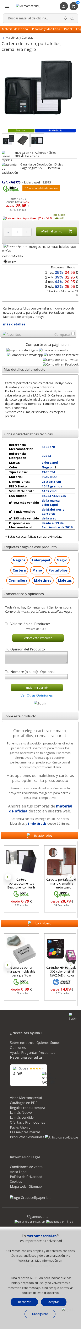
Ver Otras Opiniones (37, 695)
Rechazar (24, 1302)
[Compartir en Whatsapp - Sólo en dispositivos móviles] (25, 355)
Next (70, 877)
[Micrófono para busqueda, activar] (65, 18)
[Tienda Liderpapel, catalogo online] (11, 191)
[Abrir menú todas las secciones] (7, 6)
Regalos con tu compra (27, 1107)
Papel (68, 29)
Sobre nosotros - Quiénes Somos (35, 1042)
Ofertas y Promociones (27, 1122)
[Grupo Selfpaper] (30, 1197)
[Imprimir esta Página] (22, 350)
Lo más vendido (22, 1117)
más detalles (14, 324)
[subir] (40, 703)
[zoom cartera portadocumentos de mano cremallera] (22, 140)
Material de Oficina (15, 29)
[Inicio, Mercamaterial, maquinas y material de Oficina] (33, 6)
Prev (8, 877)
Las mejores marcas (25, 1132)
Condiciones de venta (26, 1167)
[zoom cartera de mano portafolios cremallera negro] (37, 140)
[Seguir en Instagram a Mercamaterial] (30, 1222)
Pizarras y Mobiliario (46, 29)
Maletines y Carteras (19, 37)
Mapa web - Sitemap (26, 1186)
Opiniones (18, 1047)
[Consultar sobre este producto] (54, 350)
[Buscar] (72, 18)
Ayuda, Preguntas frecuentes (32, 1052)
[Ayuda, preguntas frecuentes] (68, 1309)
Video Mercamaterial (26, 1098)
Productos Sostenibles (27, 1137)
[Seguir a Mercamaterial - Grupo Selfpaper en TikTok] (59, 1221)
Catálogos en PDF (23, 1102)
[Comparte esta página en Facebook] (61, 364)
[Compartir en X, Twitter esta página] (61, 360)
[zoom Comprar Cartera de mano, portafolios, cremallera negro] (8, 140)
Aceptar (53, 1302)
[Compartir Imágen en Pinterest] (61, 355)
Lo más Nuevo (21, 1112)
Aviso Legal (18, 1171)
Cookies (16, 1181)
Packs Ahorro (20, 1127)
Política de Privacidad (26, 1176)
